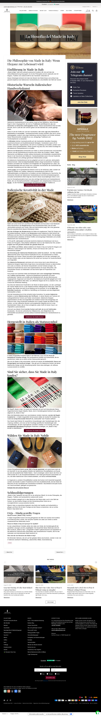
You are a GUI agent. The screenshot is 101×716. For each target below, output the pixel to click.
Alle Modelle (7, 623)
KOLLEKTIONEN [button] (7, 618)
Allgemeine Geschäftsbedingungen (41, 703)
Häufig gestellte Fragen (33, 632)
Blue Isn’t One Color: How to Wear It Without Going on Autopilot (48, 589)
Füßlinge (6, 644)
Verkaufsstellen (31, 642)
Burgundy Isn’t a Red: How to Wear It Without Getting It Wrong (80, 589)
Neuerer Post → (60, 552)
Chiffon (5, 640)
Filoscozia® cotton (32, 630)
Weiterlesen (70, 199)
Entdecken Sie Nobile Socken (35, 185)
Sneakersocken (8, 647)
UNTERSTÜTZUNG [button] (55, 618)
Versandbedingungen (33, 635)
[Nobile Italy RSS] (96, 164)
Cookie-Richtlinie (17, 703)
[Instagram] (10, 700)
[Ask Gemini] (15, 691)
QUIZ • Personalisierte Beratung (36, 620)
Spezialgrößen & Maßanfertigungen (13, 630)
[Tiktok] (7, 700)
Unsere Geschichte (32, 625)
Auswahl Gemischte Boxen (10, 620)
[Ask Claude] (8, 691)
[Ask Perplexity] (12, 691)
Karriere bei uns (31, 647)
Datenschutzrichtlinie (27, 703)
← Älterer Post (8, 552)
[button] (23, 11)
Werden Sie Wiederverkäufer (35, 644)
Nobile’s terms (45, 680)
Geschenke (6, 627)
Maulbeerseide (7, 632)
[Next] (96, 562)
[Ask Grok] (19, 691)
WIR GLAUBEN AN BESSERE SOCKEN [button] (83, 618)
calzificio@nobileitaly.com (10, 6)
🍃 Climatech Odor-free (10, 652)
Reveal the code (50, 677)
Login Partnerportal (32, 654)
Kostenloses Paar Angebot (34, 649)
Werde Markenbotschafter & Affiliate (37, 652)
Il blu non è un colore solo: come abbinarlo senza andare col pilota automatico (79, 229)
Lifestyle (9, 542)
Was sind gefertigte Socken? (35, 627)
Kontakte (30, 640)
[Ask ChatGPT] (5, 691)
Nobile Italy (7, 703)
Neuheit (6, 625)
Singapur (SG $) (86, 6)
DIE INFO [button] (29, 618)
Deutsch (94, 6)
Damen (5, 649)
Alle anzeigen (50, 602)
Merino (5, 637)
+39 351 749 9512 (27, 6)
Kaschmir (6, 635)
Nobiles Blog (31, 623)
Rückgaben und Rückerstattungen (36, 637)
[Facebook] (4, 700)
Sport (5, 642)
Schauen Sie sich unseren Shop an (18, 487)
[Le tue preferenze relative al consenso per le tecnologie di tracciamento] (98, 713)
